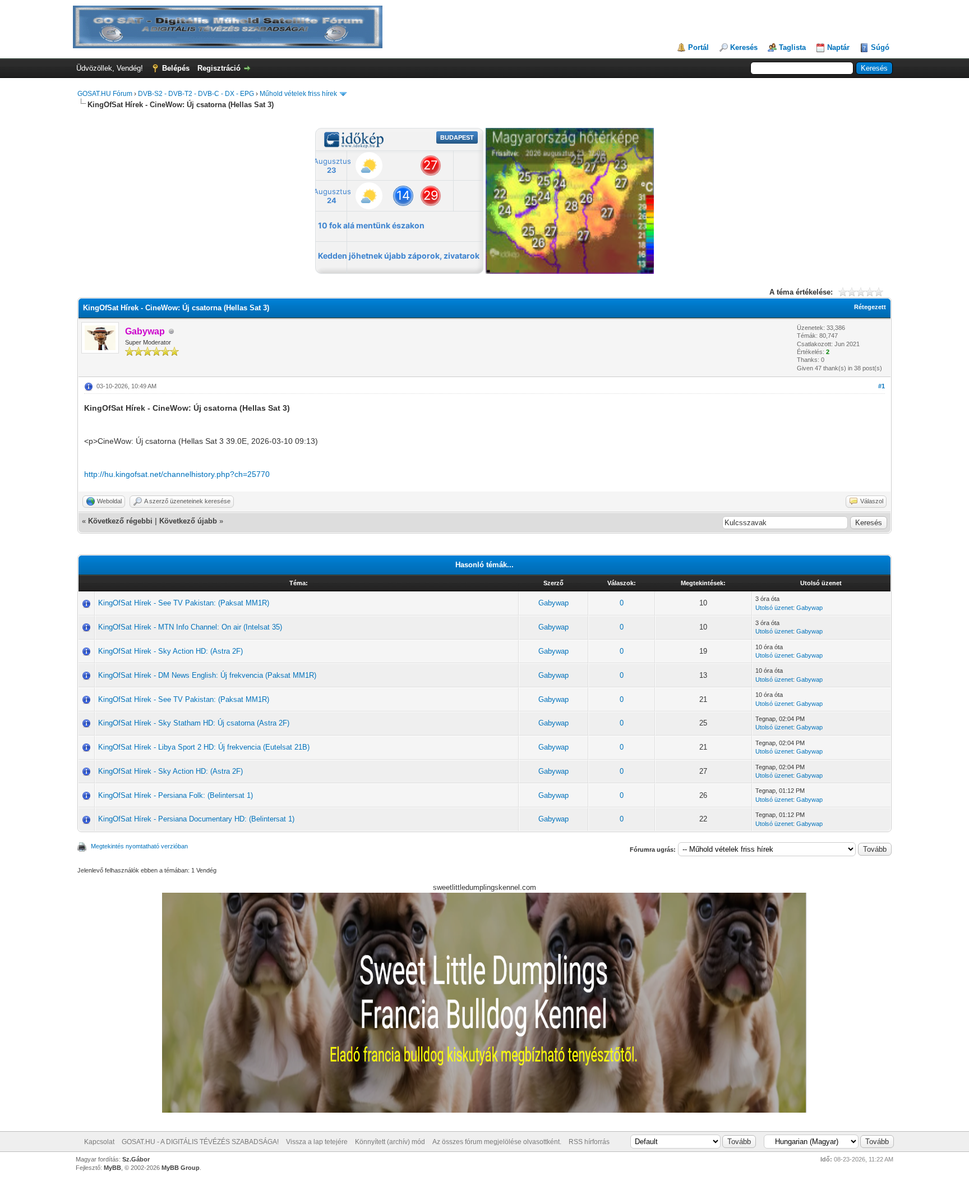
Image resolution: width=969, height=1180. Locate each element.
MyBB (112, 1167)
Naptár (838, 47)
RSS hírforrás (589, 1142)
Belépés (176, 68)
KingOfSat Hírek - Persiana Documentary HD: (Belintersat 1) (196, 819)
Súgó (880, 47)
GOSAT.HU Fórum (104, 94)
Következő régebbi (120, 521)
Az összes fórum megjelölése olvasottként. (496, 1142)
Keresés (744, 47)
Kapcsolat (99, 1142)
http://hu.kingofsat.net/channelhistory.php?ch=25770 (177, 474)
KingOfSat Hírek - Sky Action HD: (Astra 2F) (170, 651)
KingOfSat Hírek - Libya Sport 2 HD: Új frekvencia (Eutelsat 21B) (204, 747)
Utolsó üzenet (774, 607)
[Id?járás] (570, 271)
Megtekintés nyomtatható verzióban (139, 846)
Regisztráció (219, 68)
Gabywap (553, 603)
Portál (698, 47)
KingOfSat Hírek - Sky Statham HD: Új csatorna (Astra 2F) (193, 723)
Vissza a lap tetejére (317, 1142)
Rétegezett (870, 307)
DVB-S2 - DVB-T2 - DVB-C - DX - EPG (196, 94)
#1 (881, 386)
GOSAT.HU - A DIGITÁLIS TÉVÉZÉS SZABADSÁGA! (200, 1142)
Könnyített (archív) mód (390, 1142)
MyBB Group (181, 1167)
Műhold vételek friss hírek (298, 94)
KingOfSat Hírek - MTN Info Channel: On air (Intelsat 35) (190, 627)
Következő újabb (188, 521)
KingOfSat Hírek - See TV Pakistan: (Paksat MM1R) (183, 603)
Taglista (792, 47)
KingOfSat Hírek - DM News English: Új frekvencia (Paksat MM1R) (207, 675)
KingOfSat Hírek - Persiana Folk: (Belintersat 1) (175, 795)
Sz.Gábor (136, 1159)
